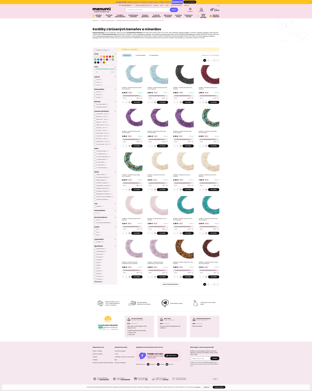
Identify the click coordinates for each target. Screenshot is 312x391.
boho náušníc (136, 36)
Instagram (152, 364)
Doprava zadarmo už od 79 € (143, 5)
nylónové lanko (166, 34)
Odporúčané (126, 55)
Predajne (186, 5)
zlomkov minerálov (203, 32)
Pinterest (162, 364)
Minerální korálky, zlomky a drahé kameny (128, 20)
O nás (166, 5)
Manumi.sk (95, 20)
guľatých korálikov (184, 32)
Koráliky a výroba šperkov (107, 20)
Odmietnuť (206, 387)
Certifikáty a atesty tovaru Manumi (125, 357)
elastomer (158, 34)
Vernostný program (176, 5)
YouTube (171, 364)
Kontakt (156, 5)
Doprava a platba (97, 354)
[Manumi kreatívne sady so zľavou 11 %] (156, 2)
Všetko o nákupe (97, 351)
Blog (161, 5)
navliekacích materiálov (144, 34)
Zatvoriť (310, 2)
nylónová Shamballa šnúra (187, 34)
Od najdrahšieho (154, 55)
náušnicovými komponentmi (105, 36)
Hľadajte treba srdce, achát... (135, 10)
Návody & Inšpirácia (120, 363)
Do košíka (137, 102)
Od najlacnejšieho (141, 55)
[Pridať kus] (129, 102)
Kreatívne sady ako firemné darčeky (103, 363)
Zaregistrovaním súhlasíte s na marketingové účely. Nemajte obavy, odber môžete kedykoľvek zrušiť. (204, 364)
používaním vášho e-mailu (210, 362)
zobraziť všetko (114, 329)
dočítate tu (197, 387)
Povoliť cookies (219, 387)
